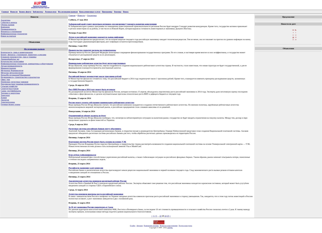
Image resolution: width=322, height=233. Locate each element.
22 (160, 216)
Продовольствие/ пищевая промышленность (20, 84)
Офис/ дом (5, 79)
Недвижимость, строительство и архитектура (20, 77)
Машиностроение (8, 68)
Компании (5, 27)
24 (166, 216)
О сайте (132, 226)
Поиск (126, 12)
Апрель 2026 (289, 27)
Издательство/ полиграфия (12, 61)
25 (168, 216)
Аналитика (5, 20)
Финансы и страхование (11, 31)
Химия (4, 98)
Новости (14, 12)
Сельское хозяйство (9, 86)
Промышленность (8, 29)
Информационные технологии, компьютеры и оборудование (27, 64)
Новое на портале (8, 36)
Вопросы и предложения (168, 226)
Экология (5, 100)
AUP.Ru (170, 228)
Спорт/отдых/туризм (9, 89)
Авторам (139, 226)
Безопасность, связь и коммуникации (17, 52)
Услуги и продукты (185, 226)
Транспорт (5, 95)
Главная (5, 12)
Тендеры (117, 12)
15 (285, 37)
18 (293, 37)
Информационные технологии (14, 34)
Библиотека (38, 12)
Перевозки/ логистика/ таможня (14, 82)
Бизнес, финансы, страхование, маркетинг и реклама (23, 55)
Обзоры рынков (7, 25)
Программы (107, 12)
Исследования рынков (68, 12)
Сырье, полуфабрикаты (11, 91)
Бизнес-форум (25, 12)
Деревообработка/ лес (10, 59)
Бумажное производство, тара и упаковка (18, 57)
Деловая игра (50, 12)
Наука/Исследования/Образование (15, 75)
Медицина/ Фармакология (12, 70)
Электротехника (8, 102)
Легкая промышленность (11, 66)
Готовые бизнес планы (10, 104)
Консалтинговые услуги (89, 12)
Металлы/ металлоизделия (12, 73)
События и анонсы (9, 22)
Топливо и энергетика (10, 93)
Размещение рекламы (151, 226)
